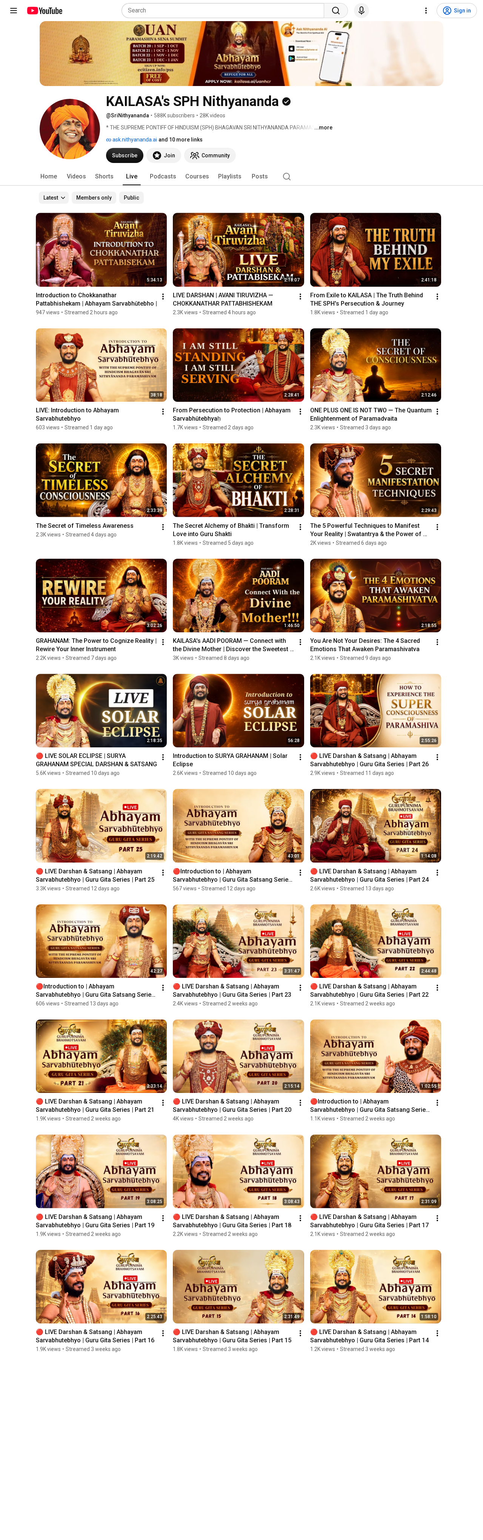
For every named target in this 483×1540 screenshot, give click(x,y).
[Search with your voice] (361, 10)
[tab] (49, 177)
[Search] (336, 10)
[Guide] (13, 10)
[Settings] (426, 10)
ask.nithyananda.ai (134, 140)
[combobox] (225, 10)
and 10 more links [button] (180, 140)
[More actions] (163, 296)
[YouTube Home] (44, 10)
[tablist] (241, 177)
